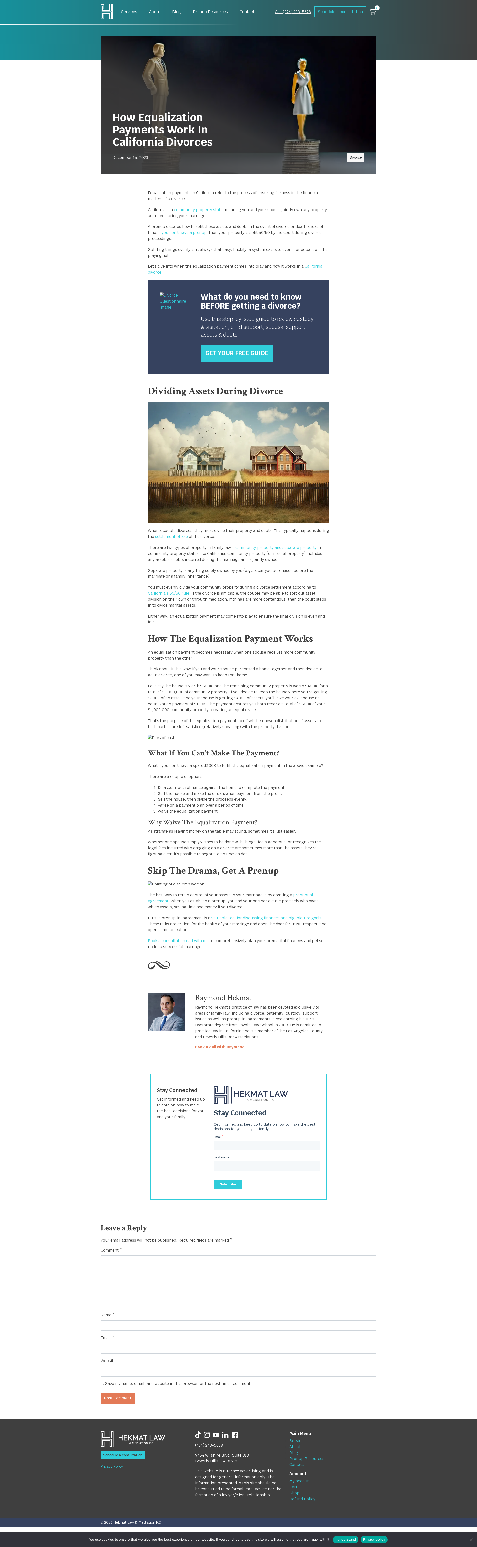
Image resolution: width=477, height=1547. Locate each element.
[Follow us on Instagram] (207, 1434)
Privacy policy (374, 1539)
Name (108, 1315)
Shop (294, 1493)
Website (108, 1360)
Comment (111, 1250)
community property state (198, 209)
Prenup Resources (210, 11)
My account (300, 1481)
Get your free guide (236, 353)
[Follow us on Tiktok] (198, 1434)
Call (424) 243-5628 (293, 11)
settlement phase (171, 536)
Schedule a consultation (340, 11)
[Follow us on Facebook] (235, 1434)
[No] (470, 1539)
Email (107, 1337)
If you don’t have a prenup (182, 232)
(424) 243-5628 (209, 1445)
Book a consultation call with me (178, 940)
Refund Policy (302, 1499)
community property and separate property (276, 547)
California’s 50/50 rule (168, 593)
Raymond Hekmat (223, 998)
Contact (247, 11)
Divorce (356, 157)
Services (129, 11)
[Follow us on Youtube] (216, 1434)
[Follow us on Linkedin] (225, 1434)
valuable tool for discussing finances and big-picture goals (266, 918)
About (154, 11)
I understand (345, 1539)
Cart (293, 1487)
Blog (176, 11)
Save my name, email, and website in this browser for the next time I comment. (178, 1383)
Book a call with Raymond (220, 1047)
